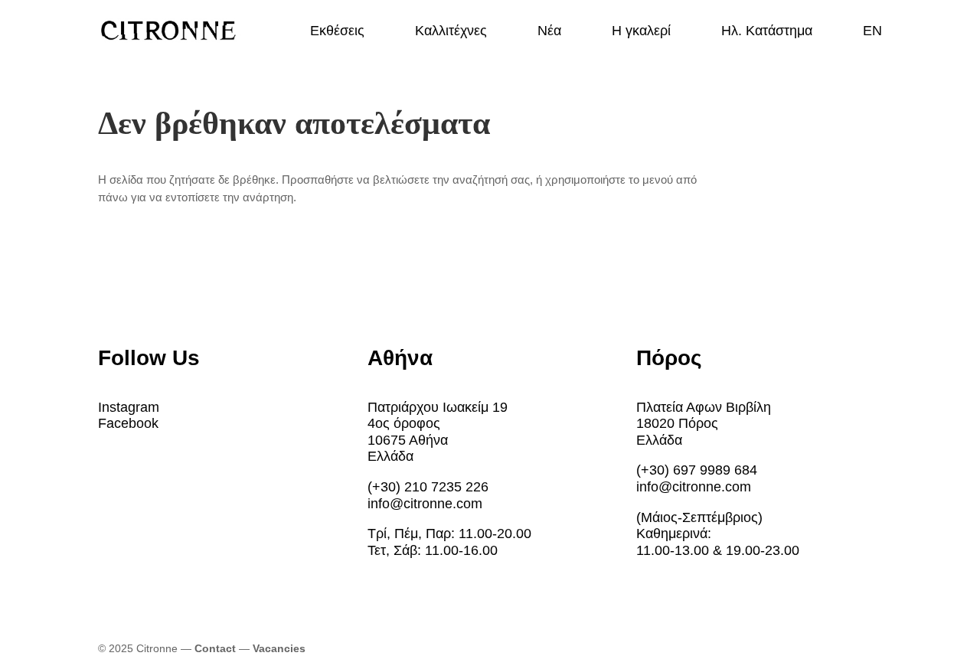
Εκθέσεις (337, 31)
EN (872, 31)
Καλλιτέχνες (451, 31)
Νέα (549, 31)
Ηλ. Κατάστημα (766, 31)
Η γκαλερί (641, 31)
